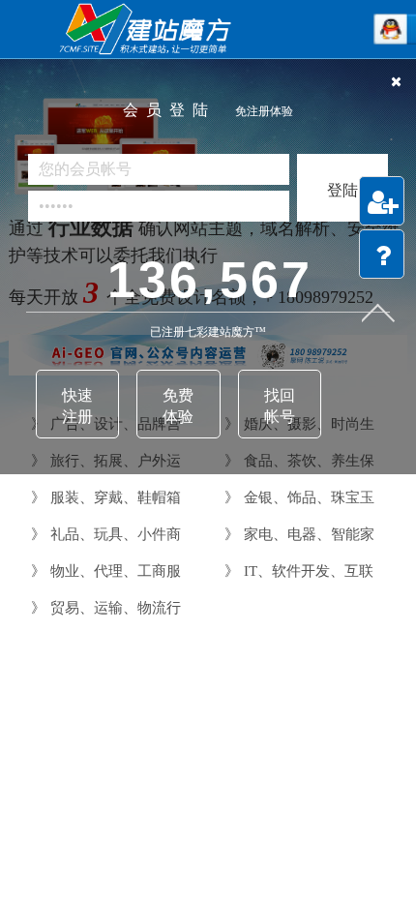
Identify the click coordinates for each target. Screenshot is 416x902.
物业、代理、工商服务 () (103, 571)
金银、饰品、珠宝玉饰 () (297, 498)
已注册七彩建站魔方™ (208, 332)
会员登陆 (208, 110)
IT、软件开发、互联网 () (296, 571)
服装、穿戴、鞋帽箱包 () (103, 498)
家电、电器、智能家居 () (297, 535)
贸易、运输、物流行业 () (103, 608)
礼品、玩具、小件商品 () (103, 535)
